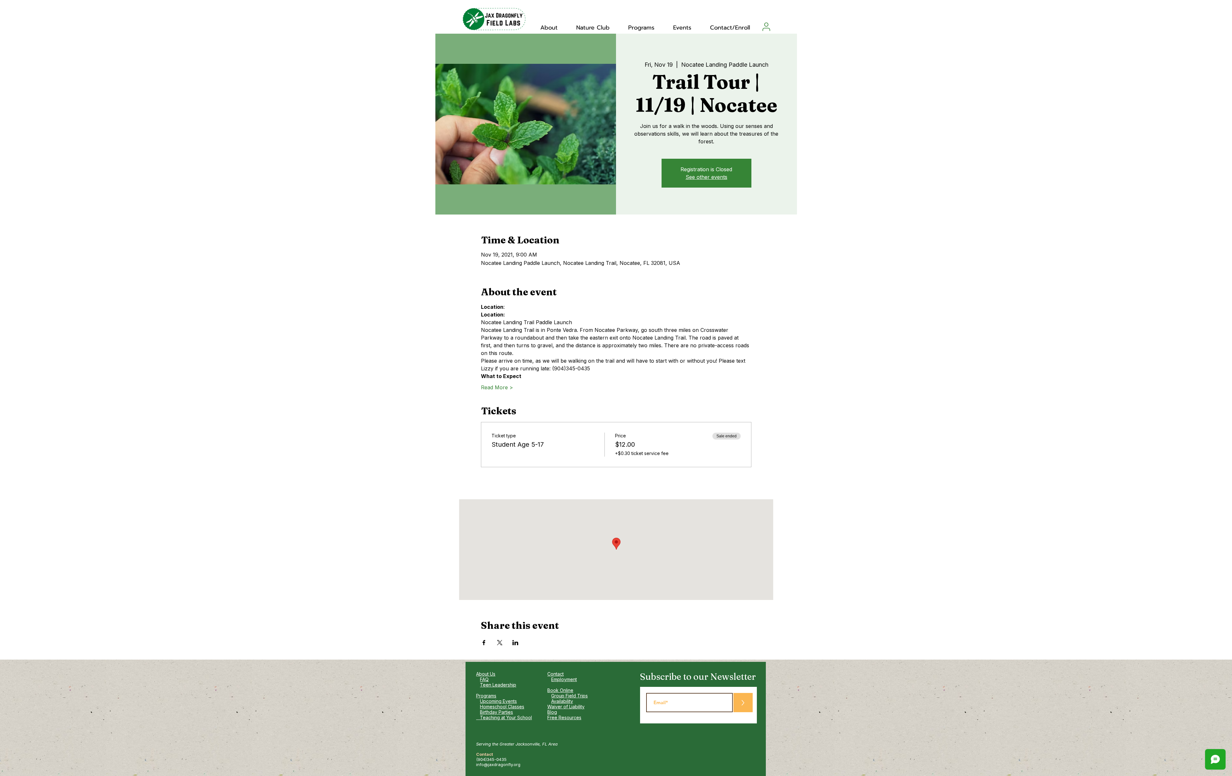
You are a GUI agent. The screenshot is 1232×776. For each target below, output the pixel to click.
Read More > (497, 387)
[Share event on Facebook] (484, 642)
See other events (706, 177)
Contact (555, 674)
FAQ (484, 679)
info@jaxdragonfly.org (498, 764)
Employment (564, 679)
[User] (766, 26)
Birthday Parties (496, 712)
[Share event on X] (500, 642)
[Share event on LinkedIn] (515, 642)
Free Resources (564, 717)
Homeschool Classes (502, 706)
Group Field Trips (569, 695)
